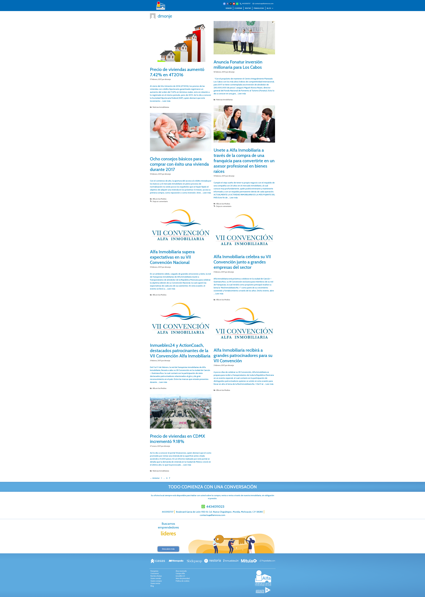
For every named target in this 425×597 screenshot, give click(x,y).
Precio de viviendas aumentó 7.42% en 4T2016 (177, 72)
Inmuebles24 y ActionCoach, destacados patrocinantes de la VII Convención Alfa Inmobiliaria (180, 350)
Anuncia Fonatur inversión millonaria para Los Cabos (238, 64)
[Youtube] (234, 3)
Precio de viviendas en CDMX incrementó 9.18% (177, 438)
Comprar (238, 8)
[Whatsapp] (237, 3)
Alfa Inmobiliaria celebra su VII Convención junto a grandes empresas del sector (242, 262)
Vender (229, 8)
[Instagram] (230, 3)
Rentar (248, 8)
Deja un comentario (223, 206)
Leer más (166, 101)
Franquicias (259, 8)
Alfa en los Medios (223, 204)
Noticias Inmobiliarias (161, 107)
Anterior (155, 478)
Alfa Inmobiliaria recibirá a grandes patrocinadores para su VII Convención (243, 355)
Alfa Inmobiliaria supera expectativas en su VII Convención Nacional (172, 257)
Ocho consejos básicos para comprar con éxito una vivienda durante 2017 (179, 164)
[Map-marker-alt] (224, 3)
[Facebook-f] (227, 3)
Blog (269, 8)
